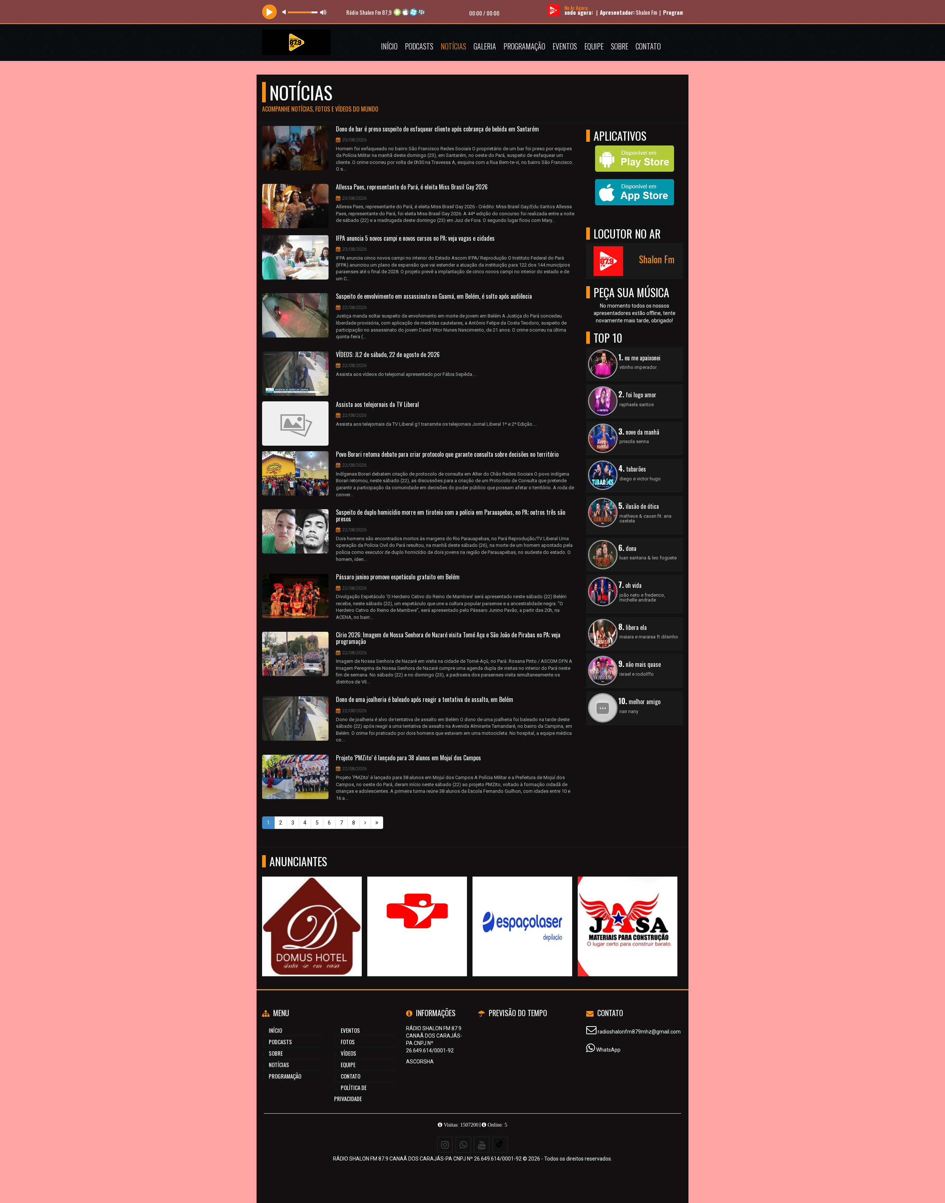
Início (389, 46)
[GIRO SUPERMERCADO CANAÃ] (523, 913)
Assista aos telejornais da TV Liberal (377, 404)
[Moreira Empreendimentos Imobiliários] (417, 913)
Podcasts (419, 46)
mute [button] (285, 12)
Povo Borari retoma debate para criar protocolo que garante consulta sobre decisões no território (447, 454)
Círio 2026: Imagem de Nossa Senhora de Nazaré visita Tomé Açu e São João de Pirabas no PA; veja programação (448, 638)
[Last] (377, 822)
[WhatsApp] (463, 1144)
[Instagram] (445, 1144)
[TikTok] (500, 1144)
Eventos (565, 46)
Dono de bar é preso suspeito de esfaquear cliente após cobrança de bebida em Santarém (437, 129)
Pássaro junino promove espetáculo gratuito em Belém (398, 577)
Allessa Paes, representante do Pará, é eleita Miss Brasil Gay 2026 (412, 187)
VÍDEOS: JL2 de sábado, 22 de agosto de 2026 (388, 355)
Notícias (453, 46)
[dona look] (312, 913)
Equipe (594, 46)
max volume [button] (323, 12)
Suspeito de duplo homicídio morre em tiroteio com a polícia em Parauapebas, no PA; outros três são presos (450, 515)
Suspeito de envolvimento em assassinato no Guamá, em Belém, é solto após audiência (434, 296)
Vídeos (348, 1053)
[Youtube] (481, 1144)
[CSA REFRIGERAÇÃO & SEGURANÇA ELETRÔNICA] (628, 913)
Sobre (619, 46)
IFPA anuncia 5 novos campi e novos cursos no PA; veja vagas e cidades (415, 238)
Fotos (348, 1042)
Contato (648, 46)
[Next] (365, 822)
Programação (524, 46)
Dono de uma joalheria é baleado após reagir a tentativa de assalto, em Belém (424, 699)
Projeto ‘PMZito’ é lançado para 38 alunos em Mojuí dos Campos (408, 758)
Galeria (485, 46)
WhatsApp (608, 1050)
